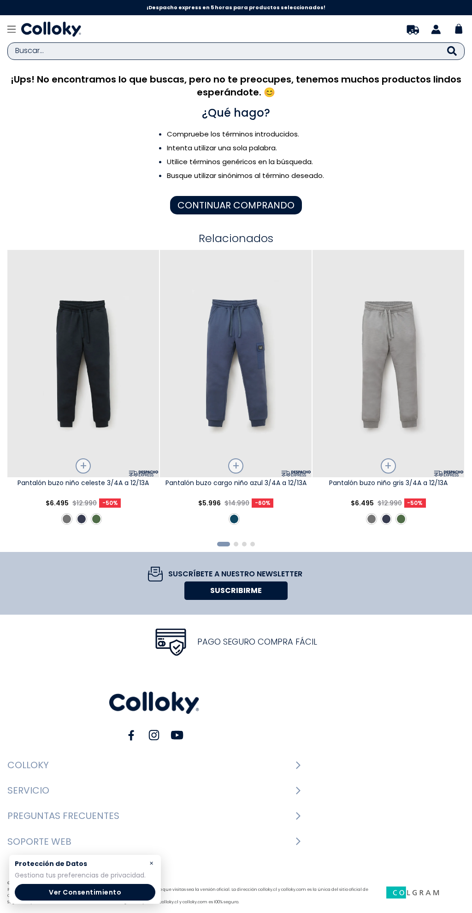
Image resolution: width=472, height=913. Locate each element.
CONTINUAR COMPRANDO (236, 205)
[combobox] (236, 51)
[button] (223, 544)
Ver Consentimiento (85, 892)
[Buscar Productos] (452, 51)
